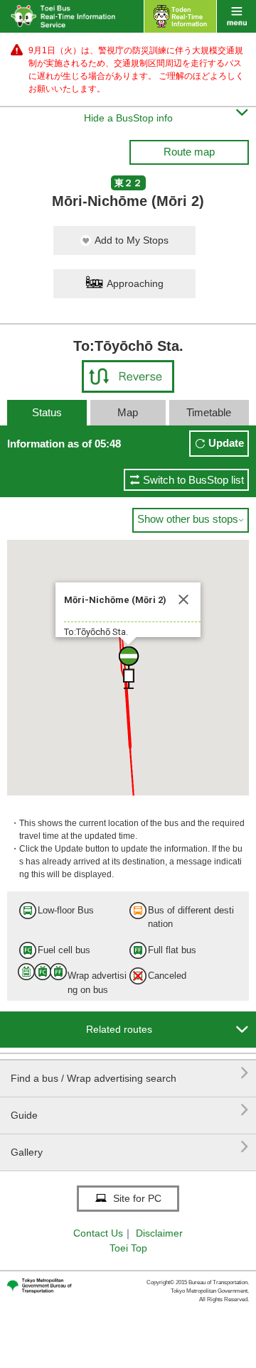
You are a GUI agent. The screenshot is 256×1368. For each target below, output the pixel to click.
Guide (130, 1109)
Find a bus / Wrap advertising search (130, 1072)
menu (236, 16)
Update (226, 443)
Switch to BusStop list (193, 480)
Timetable (208, 412)
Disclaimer (159, 1233)
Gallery (130, 1146)
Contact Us (98, 1233)
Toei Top (128, 1248)
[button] (128, 667)
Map (127, 412)
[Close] (183, 599)
